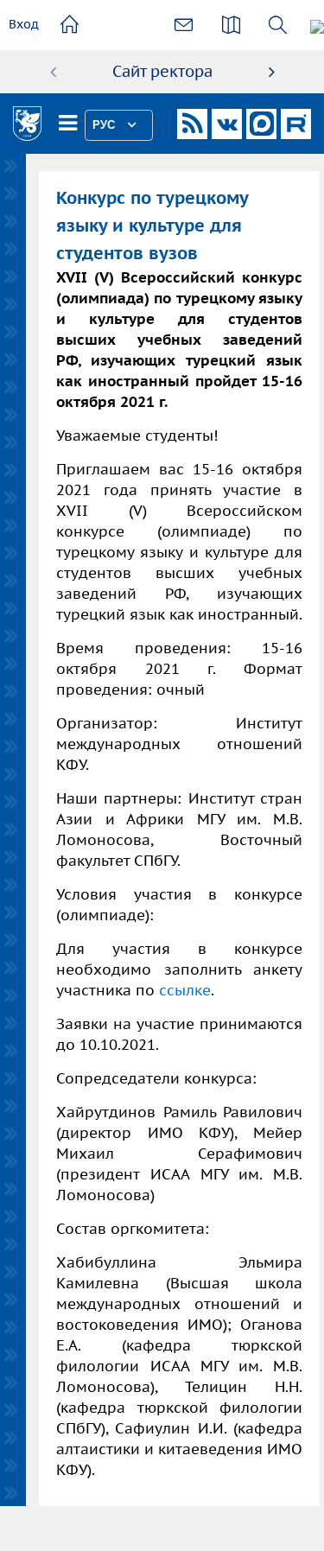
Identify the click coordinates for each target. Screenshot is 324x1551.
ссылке (185, 990)
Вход (24, 24)
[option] (162, 71)
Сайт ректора (162, 71)
